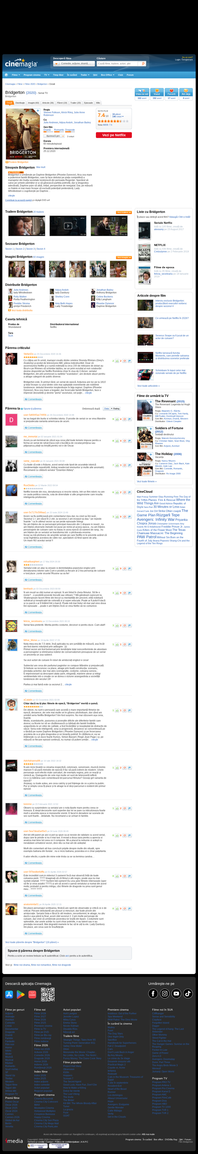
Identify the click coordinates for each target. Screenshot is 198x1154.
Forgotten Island (160, 1022)
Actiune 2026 (41, 1052)
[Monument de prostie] (99, 121)
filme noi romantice (41, 965)
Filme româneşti (42, 1038)
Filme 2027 (40, 1016)
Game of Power (160, 1053)
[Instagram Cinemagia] (165, 993)
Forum (130, 75)
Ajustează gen (53, 136)
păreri (116, 114)
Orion (66, 1049)
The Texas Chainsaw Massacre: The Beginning (161, 531)
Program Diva (159, 1100)
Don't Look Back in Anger (121, 1052)
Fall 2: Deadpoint (117, 1046)
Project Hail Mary (72, 1066)
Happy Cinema (42, 1117)
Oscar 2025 (11, 1108)
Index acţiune (41, 1081)
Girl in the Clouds (117, 1116)
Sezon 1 (9, 249)
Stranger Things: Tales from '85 (79, 1039)
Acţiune (167, 446)
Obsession (68, 1069)
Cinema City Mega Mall (46, 1123)
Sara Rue (148, 507)
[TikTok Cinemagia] (188, 993)
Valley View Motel (72, 1046)
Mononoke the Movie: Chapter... (79, 1052)
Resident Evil (115, 1086)
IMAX (37, 1104)
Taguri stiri (10, 1087)
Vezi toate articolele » (148, 386)
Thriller (9, 1078)
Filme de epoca (164, 267)
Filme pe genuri (14, 1009)
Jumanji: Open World (163, 1071)
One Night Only (116, 1036)
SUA (10, 335)
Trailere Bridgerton (19, 211)
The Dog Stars (115, 1033)
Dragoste (159, 471)
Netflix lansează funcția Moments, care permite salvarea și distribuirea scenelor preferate (172, 356)
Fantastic (10, 1041)
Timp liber (58, 75)
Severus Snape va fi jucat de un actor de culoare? (172, 337)
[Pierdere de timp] (101, 121)
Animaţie (10, 1016)
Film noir (9, 1044)
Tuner (66, 1106)
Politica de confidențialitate (67, 1142)
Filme (19, 84)
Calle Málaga (115, 1110)
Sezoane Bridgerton (20, 243)
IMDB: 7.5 (107, 125)
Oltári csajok (173, 511)
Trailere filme (71, 1035)
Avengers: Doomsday (163, 1059)
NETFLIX (160, 245)
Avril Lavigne (70, 1013)
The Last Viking (71, 1094)
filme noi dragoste (61, 965)
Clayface (156, 1019)
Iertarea (112, 1070)
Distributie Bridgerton (21, 284)
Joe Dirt (154, 511)
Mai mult (40, 167)
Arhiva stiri (10, 1091)
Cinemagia (10, 84)
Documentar (11, 1029)
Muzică (9, 1056)
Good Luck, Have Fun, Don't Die (80, 1084)
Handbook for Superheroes (122, 1043)
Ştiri (95, 75)
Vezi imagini (122, 257)
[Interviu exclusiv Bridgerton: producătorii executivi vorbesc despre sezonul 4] (145, 310)
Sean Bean (179, 441)
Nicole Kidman (71, 1026)
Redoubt (112, 1074)
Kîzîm (66, 1072)
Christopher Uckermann (168, 524)
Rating (116, 408)
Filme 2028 (40, 1013)
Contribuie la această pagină (18, 200)
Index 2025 (40, 1078)
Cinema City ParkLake (46, 1126)
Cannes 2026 (12, 1117)
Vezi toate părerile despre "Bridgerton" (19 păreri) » (32, 942)
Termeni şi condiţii (35, 1142)
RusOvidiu (29, 485)
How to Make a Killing (74, 1087)
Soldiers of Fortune (169, 428)
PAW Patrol (146, 537)
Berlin (8, 1123)
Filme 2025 (40, 1022)
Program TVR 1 (160, 1110)
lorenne (28, 804)
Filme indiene (41, 1041)
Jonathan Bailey (104, 290)
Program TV (11, 1094)
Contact (49, 1142)
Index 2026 (40, 1075)
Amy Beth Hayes (64, 303)
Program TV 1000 (161, 1107)
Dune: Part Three (161, 1062)
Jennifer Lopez (71, 1016)
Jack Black (179, 463)
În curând (72, 75)
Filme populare (72, 1062)
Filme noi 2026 (42, 1049)
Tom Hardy (183, 413)
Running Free (171, 496)
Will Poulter (160, 416)
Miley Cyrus (69, 1019)
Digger (155, 1026)
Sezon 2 (20, 249)
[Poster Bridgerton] (23, 160)
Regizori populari (43, 1091)
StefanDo (28, 354)
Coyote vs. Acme (116, 1067)
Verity (111, 1113)
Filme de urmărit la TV (153, 396)
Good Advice (166, 503)
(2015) (181, 401)
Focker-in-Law (159, 1050)
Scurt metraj (11, 1069)
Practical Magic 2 (117, 1064)
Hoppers (67, 1075)
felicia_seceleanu (33, 621)
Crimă (8, 1026)
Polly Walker (20, 296)
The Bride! (68, 1100)
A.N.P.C (84, 1142)
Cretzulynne (160, 251)
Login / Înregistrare (184, 59)
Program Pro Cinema (163, 1088)
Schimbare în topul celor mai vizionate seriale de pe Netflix (170, 371)
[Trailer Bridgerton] (16, 172)
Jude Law (167, 466)
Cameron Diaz (165, 463)
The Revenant (165, 401)
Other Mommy (159, 1034)
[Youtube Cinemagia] (176, 993)
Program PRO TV (161, 1082)
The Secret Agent (72, 1081)
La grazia (68, 1109)
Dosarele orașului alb (119, 1061)
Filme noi (39, 1009)
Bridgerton (15, 92)
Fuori (110, 1030)
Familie (9, 1038)
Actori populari (42, 1087)
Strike (161, 510)
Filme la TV (40, 1029)
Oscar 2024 (11, 1111)
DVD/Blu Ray (171, 1139)
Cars (110, 1049)
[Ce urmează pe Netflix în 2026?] (145, 327)
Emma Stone (70, 1022)
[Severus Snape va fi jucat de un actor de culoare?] (145, 345)
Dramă (176, 418)
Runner (112, 1092)
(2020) (31, 93)
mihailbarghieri (31, 561)
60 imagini (38, 257)
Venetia (9, 1126)
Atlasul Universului (117, 1098)
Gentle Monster (116, 1107)
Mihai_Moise (30, 640)
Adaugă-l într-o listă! (179, 217)
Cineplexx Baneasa (44, 1114)
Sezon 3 (30, 249)
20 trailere (38, 212)
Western (184, 418)
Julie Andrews (21, 290)
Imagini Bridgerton (18, 256)
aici (67, 955)
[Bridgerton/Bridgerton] (16, 277)
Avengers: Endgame (118, 1104)
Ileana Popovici (161, 540)
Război (9, 1063)
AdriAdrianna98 (32, 760)
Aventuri (168, 418)
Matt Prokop (142, 497)
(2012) (159, 431)
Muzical (9, 1060)
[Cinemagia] (6, 75)
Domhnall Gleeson (174, 416)
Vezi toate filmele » (147, 481)
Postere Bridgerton (18, 162)
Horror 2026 (40, 1061)
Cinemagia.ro (21, 63)
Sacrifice (112, 1039)
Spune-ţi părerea (32, 408)
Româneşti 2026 (43, 1067)
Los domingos (115, 1095)
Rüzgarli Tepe (168, 515)
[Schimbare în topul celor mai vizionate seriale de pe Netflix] (145, 380)
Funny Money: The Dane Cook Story (82, 1058)
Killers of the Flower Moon (157, 530)
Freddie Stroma (22, 303)
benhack (28, 588)
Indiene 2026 (41, 1064)
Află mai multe (148, 1134)
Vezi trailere (122, 212)
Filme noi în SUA (162, 1009)
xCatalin (28, 699)
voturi (117, 116)
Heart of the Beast (117, 1089)
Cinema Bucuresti (43, 1098)
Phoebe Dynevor (105, 303)
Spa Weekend (115, 1016)
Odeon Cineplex (173, 421)
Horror (8, 1047)
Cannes (9, 1114)
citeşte (11, 195)
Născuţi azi (69, 1032)
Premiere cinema (43, 1026)
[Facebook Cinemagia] (153, 993)
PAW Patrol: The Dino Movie (122, 1019)
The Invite (68, 1097)
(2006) (178, 454)
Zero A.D (156, 1056)
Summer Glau (156, 496)
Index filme (41, 1071)
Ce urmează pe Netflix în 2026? (172, 318)
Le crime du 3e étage (119, 1058)
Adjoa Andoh (62, 290)
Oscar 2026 (11, 1104)
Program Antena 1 (161, 1085)
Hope (111, 1101)
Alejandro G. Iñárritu (170, 411)
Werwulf (156, 1068)
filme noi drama (22, 965)
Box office (158, 1139)
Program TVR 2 (160, 1113)
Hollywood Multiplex (44, 1111)
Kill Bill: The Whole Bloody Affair (80, 1103)
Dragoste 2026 (42, 1058)
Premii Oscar (12, 1101)
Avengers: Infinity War (156, 519)
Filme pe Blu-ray (42, 1035)
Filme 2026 (40, 1019)
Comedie (168, 468)
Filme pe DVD (41, 1032)
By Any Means (115, 1055)
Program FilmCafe (161, 1097)
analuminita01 (31, 904)
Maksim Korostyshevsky (173, 438)
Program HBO (159, 1104)
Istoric (8, 1050)
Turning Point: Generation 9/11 (79, 1043)
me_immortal (30, 436)
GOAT (66, 1115)
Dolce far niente (71, 1091)
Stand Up (10, 1075)
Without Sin (163, 537)
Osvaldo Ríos (70, 1029)
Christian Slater (166, 441)
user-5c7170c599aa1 (35, 512)
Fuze (65, 1112)
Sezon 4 (41, 249)
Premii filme (12, 1097)
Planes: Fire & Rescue (162, 500)
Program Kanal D (161, 1091)
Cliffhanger (158, 1013)
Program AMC (159, 1094)
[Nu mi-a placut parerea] (124, 361)
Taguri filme (11, 1084)
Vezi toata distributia (21, 310)
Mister (8, 1053)
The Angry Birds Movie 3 (165, 1065)
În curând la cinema (120, 1023)
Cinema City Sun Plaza (46, 1120)
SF (6, 1072)
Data (106, 408)
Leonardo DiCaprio (168, 413)
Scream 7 (68, 1078)
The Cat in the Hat (161, 1041)
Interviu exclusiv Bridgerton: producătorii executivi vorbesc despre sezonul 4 (171, 303)
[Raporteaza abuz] (130, 361)
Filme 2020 (30, 84)
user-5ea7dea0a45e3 (35, 831)
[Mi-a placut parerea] (117, 361)
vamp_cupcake (32, 461)
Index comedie (42, 1084)
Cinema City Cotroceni (46, 1101)
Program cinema (32, 75)
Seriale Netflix (163, 222)
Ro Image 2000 (173, 473)
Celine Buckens (104, 296)
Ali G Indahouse (152, 526)
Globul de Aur (12, 1120)
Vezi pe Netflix (114, 135)
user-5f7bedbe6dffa (34, 871)
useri (142, 98)
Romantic (177, 468)
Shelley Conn (62, 296)
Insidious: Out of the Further (122, 1013)
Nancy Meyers (169, 461)
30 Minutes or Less (166, 506)
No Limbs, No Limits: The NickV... (80, 1055)
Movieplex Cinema (44, 1108)
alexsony (159, 229)
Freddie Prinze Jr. (172, 526)
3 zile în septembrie (118, 1082)
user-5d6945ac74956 (35, 415)
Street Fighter (159, 1038)
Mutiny (111, 1027)
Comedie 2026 (42, 1055)
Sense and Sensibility (163, 1016)
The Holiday (164, 454)
